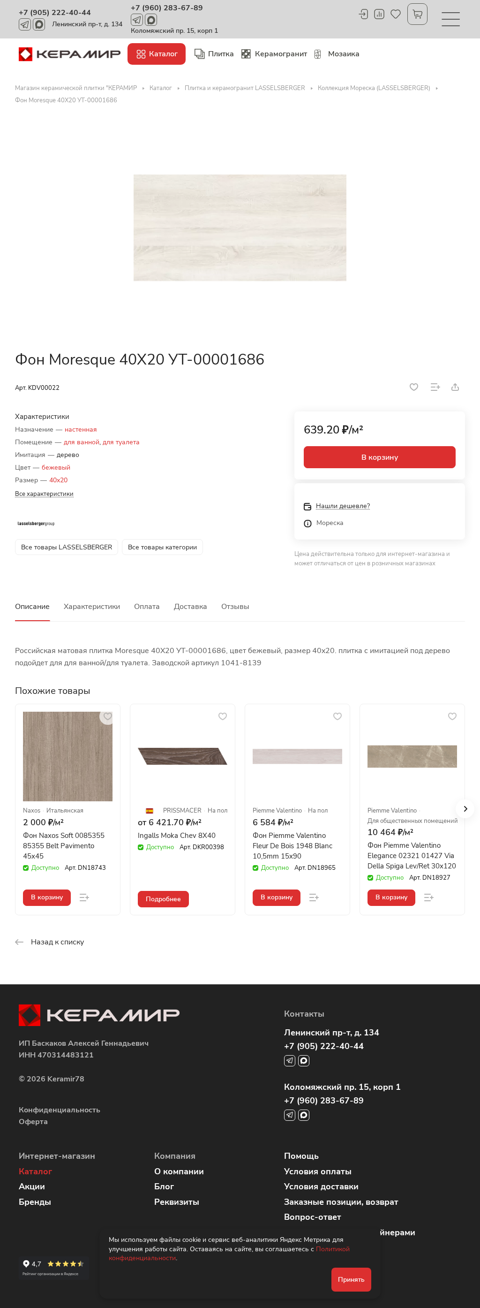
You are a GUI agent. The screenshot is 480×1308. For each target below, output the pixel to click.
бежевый (56, 467)
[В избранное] (414, 387)
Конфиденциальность (59, 1110)
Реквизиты (176, 1202)
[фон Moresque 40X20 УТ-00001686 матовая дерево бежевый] (240, 227)
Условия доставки (321, 1186)
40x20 (58, 480)
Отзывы (235, 606)
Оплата (147, 606)
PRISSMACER (182, 811)
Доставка (190, 606)
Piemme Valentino (277, 811)
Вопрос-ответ (312, 1217)
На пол (217, 811)
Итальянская (64, 811)
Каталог (35, 1171)
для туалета (121, 442)
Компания (174, 1156)
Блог (164, 1186)
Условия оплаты (318, 1171)
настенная (81, 429)
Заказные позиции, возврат (341, 1202)
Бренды (35, 1202)
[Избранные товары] (395, 14)
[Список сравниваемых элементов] (379, 14)
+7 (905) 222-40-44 (55, 12)
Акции (32, 1186)
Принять (351, 1279)
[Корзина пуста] (417, 14)
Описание (32, 606)
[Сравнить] (435, 387)
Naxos (31, 811)
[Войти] (362, 14)
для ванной (81, 442)
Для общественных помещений (413, 821)
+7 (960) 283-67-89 (167, 8)
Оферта (33, 1121)
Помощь (301, 1156)
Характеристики (92, 606)
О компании (179, 1171)
